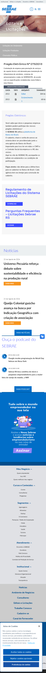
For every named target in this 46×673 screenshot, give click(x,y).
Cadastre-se (23, 613)
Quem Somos (23, 571)
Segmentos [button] (23, 503)
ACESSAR (10, 225)
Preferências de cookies (21, 665)
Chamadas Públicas (10, 55)
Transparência (23, 580)
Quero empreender (23, 473)
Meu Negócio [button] (23, 469)
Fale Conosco (23, 553)
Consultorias (23, 493)
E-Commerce (23, 517)
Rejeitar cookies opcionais (21, 658)
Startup (23, 513)
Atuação (23, 577)
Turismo (23, 532)
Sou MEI (23, 476)
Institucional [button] (23, 566)
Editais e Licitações (15, 1)
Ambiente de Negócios (23, 592)
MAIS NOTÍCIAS (23, 333)
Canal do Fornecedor (23, 618)
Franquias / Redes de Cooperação (23, 520)
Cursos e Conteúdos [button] (23, 485)
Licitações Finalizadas (11, 50)
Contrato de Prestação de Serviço (23, 559)
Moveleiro (23, 526)
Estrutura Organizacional (23, 574)
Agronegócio (23, 507)
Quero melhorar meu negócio (23, 479)
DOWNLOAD (11, 204)
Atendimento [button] (23, 542)
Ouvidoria (23, 550)
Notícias (23, 587)
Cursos (23, 489)
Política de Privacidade (23, 556)
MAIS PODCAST (23, 389)
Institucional (4, 1)
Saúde (23, 529)
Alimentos (23, 510)
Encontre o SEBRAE (28, 1)
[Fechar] (39, 626)
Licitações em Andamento (12, 46)
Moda (23, 523)
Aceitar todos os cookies (21, 652)
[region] (21, 647)
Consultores (39, 1)
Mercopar (23, 536)
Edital (23, 94)
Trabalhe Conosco (23, 608)
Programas (23, 496)
